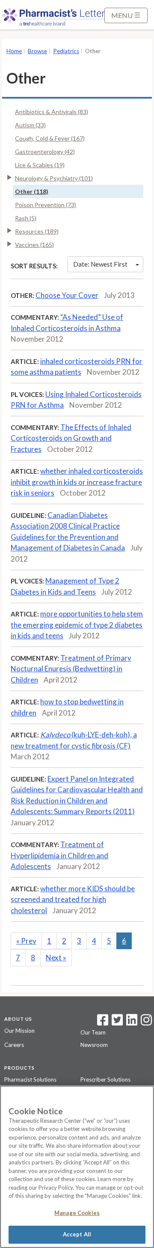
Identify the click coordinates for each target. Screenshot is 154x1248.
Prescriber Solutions (105, 1079)
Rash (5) (25, 218)
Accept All (77, 1234)
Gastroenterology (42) (45, 151)
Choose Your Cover (67, 295)
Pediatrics (66, 51)
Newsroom (94, 1044)
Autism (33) (30, 125)
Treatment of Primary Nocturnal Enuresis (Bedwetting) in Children (71, 668)
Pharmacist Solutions (30, 1079)
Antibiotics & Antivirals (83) (51, 111)
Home (14, 51)
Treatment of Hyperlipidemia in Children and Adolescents (59, 855)
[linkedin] (131, 1022)
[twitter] (116, 1022)
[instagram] (146, 1022)
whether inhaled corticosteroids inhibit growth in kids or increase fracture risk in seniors (77, 481)
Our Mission (19, 1030)
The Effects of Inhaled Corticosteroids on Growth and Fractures (71, 438)
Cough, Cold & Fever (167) (50, 138)
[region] (77, 1167)
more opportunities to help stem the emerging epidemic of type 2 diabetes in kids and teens (77, 624)
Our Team (93, 1032)
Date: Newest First (100, 264)
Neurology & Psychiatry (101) (54, 178)
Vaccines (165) (34, 244)
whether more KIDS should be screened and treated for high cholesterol (73, 899)
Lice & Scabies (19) (40, 164)
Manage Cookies (77, 1212)
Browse (37, 51)
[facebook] (102, 1022)
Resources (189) (37, 231)
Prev (26, 940)
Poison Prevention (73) (45, 204)
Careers (14, 1044)
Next (56, 957)
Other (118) (31, 191)
